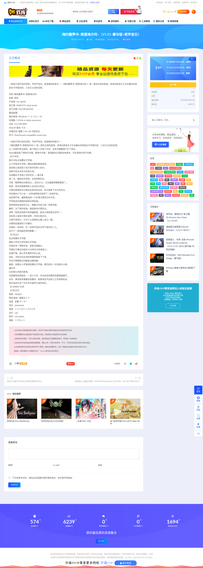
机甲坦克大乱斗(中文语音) (52, 421)
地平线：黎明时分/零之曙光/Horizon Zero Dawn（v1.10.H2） (178, 217)
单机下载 (49, 21)
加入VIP (101, 541)
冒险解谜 (168, 176)
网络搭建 (173, 21)
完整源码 (174, 180)
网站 (100, 465)
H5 (152, 168)
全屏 (198, 419)
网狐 (161, 195)
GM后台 (179, 164)
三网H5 (180, 172)
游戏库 (16, 351)
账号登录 (126, 563)
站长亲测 (188, 191)
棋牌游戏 (154, 187)
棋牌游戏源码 (164, 187)
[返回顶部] (198, 433)
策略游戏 (154, 195)
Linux (165, 168)
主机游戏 (82, 21)
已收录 (127, 40)
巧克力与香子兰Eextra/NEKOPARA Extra (24, 381)
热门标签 (168, 2)
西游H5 (168, 195)
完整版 (182, 180)
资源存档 (185, 2)
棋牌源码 (174, 187)
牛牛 (181, 191)
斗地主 (171, 183)
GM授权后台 (189, 164)
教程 (164, 183)
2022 (153, 164)
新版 (177, 183)
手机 (152, 183)
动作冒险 (177, 176)
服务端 (189, 183)
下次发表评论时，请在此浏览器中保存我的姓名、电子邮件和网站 (42, 478)
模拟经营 (182, 187)
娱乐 (167, 180)
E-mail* (56, 465)
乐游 (152, 176)
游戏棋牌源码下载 (156, 191)
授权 (158, 183)
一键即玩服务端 (170, 172)
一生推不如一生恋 (83, 421)
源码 (175, 191)
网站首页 (35, 21)
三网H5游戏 (189, 172)
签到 (198, 392)
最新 (183, 183)
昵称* (10, 465)
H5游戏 (158, 168)
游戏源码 (114, 21)
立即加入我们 (95, 2)
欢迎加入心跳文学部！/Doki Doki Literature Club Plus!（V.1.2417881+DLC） (107, 381)
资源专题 (176, 2)
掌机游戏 (97, 21)
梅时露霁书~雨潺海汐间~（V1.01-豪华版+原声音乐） (40, 351)
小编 (17, 363)
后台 (161, 180)
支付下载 (173, 85)
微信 (188, 180)
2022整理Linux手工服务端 (166, 164)
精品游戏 (66, 21)
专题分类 (131, 21)
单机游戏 (154, 180)
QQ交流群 (161, 145)
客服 (198, 401)
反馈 (198, 410)
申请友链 (159, 2)
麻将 (191, 195)
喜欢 (71, 364)
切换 (198, 427)
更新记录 (159, 21)
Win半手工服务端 (156, 172)
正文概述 (14, 58)
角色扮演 (176, 195)
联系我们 (193, 2)
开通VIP (107, 563)
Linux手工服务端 (175, 168)
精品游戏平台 (17, 21)
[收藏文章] (125, 364)
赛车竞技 (184, 195)
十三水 (185, 176)
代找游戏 (130, 12)
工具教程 (145, 21)
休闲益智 (160, 176)
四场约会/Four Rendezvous (18, 421)
